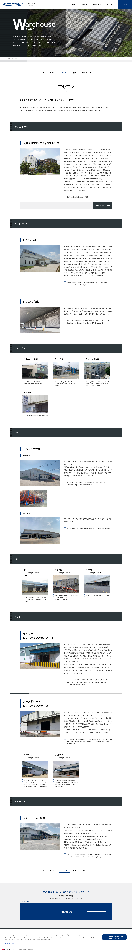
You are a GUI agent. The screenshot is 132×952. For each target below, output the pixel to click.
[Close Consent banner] (129, 932)
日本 (42, 73)
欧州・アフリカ (86, 73)
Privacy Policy (9, 943)
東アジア (53, 73)
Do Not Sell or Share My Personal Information (114, 937)
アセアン (64, 73)
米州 (74, 73)
